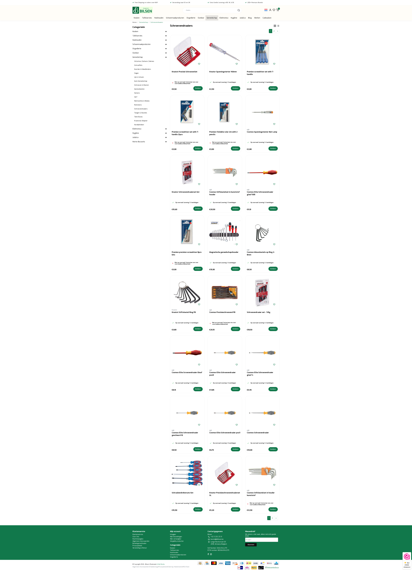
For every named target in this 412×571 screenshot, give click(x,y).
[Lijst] (278, 25)
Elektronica (224, 18)
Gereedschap (212, 18)
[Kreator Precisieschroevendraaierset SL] (224, 473)
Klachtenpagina (138, 539)
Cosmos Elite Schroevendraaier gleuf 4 (260, 373)
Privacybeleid (137, 546)
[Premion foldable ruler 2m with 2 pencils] (224, 112)
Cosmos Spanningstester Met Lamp (262, 132)
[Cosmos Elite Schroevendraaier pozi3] (224, 352)
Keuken (136, 18)
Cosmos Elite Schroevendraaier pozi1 (224, 433)
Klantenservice (138, 534)
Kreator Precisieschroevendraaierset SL (224, 494)
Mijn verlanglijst (175, 539)
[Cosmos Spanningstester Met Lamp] (262, 112)
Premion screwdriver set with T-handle (260, 73)
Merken (257, 18)
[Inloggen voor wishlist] (199, 64)
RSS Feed (186, 567)
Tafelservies (147, 18)
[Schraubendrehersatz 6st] (187, 473)
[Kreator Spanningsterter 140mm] (224, 52)
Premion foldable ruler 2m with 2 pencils (223, 133)
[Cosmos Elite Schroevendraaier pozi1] (224, 412)
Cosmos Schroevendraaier (258, 433)
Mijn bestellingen (176, 537)
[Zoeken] (239, 10)
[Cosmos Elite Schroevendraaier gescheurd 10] (187, 412)
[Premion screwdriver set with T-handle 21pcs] (187, 112)
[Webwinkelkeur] (272, 567)
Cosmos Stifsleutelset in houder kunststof (261, 494)
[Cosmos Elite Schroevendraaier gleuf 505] (262, 172)
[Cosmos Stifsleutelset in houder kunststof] (262, 473)
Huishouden (158, 18)
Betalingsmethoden (139, 543)
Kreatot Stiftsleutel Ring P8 (184, 312)
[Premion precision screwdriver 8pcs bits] (187, 232)
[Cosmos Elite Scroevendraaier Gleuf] (187, 352)
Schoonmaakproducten (175, 18)
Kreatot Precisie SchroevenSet (184, 72)
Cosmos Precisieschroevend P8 (222, 312)
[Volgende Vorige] (277, 31)
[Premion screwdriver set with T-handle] (262, 52)
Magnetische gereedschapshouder (223, 252)
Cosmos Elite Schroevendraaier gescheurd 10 (185, 434)
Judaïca (243, 18)
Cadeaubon (267, 18)
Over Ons (136, 537)
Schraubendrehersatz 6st (182, 493)
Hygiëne (234, 18)
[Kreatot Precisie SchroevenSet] (187, 52)
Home (135, 22)
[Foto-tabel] (274, 25)
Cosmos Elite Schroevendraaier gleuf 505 (260, 193)
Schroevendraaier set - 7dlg (258, 312)
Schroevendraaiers (157, 22)
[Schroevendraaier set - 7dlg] (262, 292)
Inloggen (173, 534)
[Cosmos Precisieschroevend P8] (224, 292)
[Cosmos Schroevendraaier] (262, 412)
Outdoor (201, 18)
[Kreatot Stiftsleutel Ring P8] (187, 292)
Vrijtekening (154, 567)
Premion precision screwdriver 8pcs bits (186, 253)
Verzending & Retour (140, 548)
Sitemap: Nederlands (175, 567)
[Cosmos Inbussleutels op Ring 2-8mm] (262, 232)
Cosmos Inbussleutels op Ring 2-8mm (261, 253)
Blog (250, 18)
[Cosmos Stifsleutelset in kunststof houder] (224, 172)
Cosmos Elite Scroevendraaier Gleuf (187, 372)
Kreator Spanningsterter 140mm (223, 72)
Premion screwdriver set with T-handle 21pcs (185, 133)
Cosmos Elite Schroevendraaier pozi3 (222, 373)
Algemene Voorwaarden (141, 541)
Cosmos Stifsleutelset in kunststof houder (224, 193)
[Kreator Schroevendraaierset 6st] (187, 172)
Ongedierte (191, 18)
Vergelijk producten (177, 541)
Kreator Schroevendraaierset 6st (185, 192)
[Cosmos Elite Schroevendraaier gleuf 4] (262, 352)
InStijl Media (160, 564)
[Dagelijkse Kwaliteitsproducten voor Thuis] (143, 10)
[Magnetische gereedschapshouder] (224, 232)
